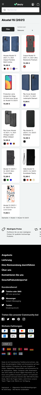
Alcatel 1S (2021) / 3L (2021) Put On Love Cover (9, 207)
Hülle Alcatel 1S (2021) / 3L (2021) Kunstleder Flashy (29, 171)
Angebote (7, 255)
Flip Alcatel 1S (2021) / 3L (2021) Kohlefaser (29, 132)
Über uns (6, 270)
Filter (8, 29)
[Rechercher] (4, 9)
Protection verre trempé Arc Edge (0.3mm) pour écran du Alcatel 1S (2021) (10, 97)
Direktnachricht (12, 308)
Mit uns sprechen (13, 294)
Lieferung (7, 260)
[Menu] (8, 4)
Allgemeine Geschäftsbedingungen (24, 387)
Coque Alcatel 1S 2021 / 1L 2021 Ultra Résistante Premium (30, 58)
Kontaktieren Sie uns (13, 275)
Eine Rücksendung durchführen (18, 265)
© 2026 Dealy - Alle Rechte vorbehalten (15, 389)
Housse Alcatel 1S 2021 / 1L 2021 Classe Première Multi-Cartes (9, 59)
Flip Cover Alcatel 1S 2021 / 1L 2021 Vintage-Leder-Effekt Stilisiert (9, 133)
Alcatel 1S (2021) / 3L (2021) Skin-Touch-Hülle (9, 171)
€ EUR (5, 344)
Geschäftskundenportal (14, 280)
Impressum (5, 387)
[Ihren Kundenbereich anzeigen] (32, 4)
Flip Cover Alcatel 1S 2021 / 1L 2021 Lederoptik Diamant (30, 96)
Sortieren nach (21, 27)
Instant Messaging (13, 301)
